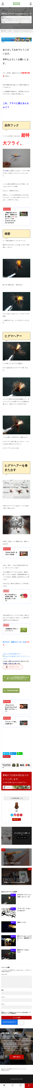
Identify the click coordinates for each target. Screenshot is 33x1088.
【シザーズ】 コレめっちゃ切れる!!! (24, 909)
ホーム (4, 1086)
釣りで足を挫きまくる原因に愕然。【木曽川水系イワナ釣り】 (11, 597)
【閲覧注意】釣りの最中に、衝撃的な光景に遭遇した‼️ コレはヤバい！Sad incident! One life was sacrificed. (11, 218)
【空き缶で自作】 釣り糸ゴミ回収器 (11, 553)
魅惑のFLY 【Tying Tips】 (23, 951)
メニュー (20, 1086)
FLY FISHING (7, 18)
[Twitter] (6, 753)
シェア (12, 1086)
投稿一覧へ (16, 819)
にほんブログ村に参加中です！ (12, 654)
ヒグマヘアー (22, 18)
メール (2, 997)
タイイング (16, 18)
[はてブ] (13, 753)
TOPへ (29, 1086)
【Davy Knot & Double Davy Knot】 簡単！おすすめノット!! (11, 708)
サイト (2, 1004)
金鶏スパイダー (21, 922)
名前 (2, 990)
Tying (5, 17)
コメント (4, 974)
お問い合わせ (16, 1057)
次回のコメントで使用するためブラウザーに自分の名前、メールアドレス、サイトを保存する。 (16, 1013)
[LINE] (20, 753)
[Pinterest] (7, 756)
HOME (4, 31)
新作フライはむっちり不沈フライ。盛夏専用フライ (24, 938)
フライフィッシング (13, 20)
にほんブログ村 (5, 1070)
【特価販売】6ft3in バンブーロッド (11, 630)
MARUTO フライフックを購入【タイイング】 (24, 895)
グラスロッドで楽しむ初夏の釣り (11, 722)
